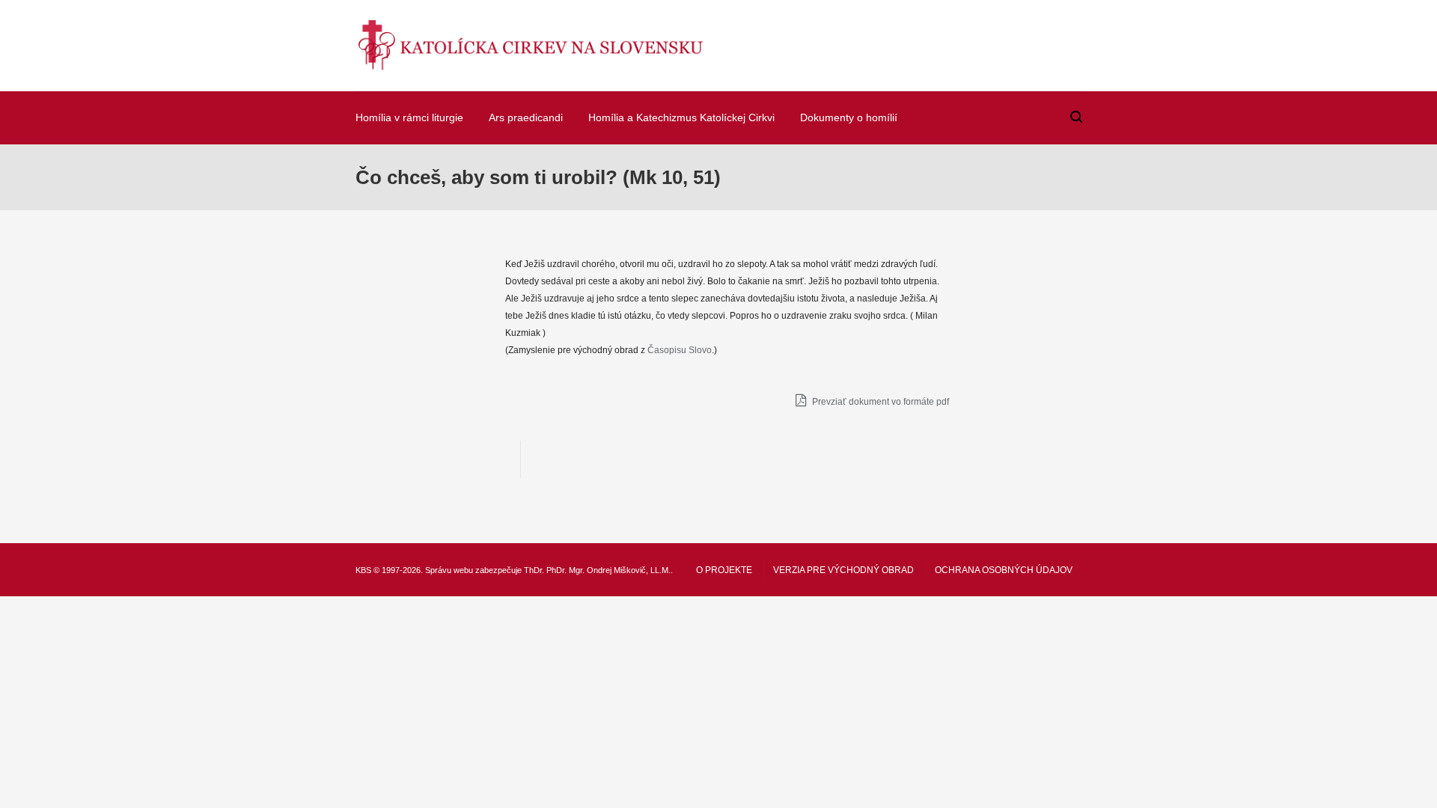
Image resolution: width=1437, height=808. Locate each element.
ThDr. (534, 570)
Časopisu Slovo (679, 350)
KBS (363, 570)
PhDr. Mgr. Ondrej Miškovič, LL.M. (608, 570)
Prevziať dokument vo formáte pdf (879, 402)
